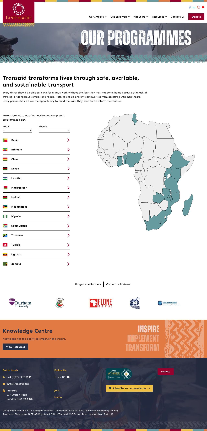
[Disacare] (135, 303)
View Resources (15, 346)
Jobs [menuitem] (57, 390)
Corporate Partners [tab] (118, 284)
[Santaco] (60, 303)
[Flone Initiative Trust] (101, 303)
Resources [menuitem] (158, 16)
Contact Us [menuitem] (178, 16)
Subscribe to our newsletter (129, 388)
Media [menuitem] (58, 397)
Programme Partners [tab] (88, 284)
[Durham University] (20, 303)
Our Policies (61, 410)
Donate (165, 371)
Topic (6, 126)
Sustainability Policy (97, 410)
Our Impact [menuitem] (96, 16)
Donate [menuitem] (196, 16)
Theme (43, 126)
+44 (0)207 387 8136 (18, 377)
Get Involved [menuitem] (118, 16)
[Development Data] (169, 303)
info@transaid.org (17, 383)
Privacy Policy (76, 410)
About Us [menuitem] (139, 16)
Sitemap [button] (114, 410)
